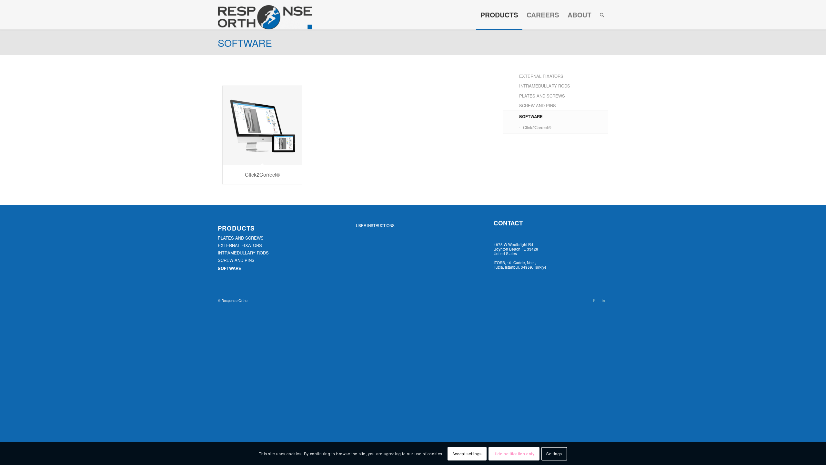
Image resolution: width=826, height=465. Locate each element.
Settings (554, 453)
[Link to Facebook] (594, 300)
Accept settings (467, 453)
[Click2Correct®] (262, 125)
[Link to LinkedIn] (603, 300)
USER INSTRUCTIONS (375, 225)
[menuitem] (499, 14)
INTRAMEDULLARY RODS (544, 86)
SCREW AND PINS (537, 105)
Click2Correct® (537, 127)
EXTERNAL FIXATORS (541, 76)
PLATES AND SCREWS (542, 96)
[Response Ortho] (265, 17)
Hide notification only (513, 453)
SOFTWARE (531, 116)
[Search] (602, 14)
